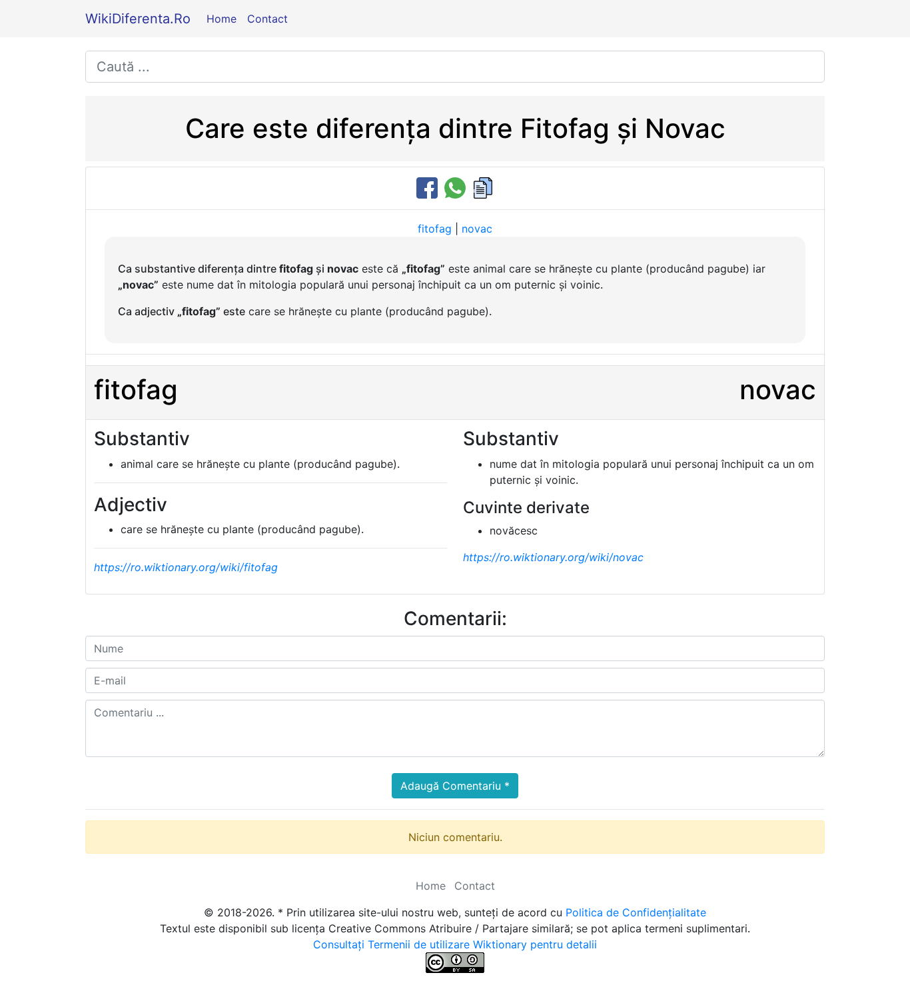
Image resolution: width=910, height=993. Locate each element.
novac (477, 228)
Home (221, 18)
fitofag (435, 228)
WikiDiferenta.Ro (138, 19)
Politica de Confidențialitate (636, 912)
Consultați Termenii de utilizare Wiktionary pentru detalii (455, 944)
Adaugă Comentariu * (455, 785)
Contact (267, 18)
